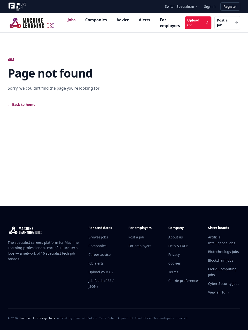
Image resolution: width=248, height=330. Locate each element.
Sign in (210, 6)
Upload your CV (100, 272)
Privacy (174, 254)
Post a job (222, 22)
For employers (170, 22)
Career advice (99, 254)
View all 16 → (219, 292)
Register (230, 6)
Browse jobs (98, 237)
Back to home (21, 104)
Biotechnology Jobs (223, 251)
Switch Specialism (179, 6)
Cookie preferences (184, 280)
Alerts (144, 19)
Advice (122, 19)
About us (175, 237)
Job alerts (96, 263)
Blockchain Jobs (220, 260)
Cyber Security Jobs (223, 283)
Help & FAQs (178, 246)
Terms (173, 272)
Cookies (174, 263)
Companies (96, 19)
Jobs (72, 19)
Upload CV (193, 22)
